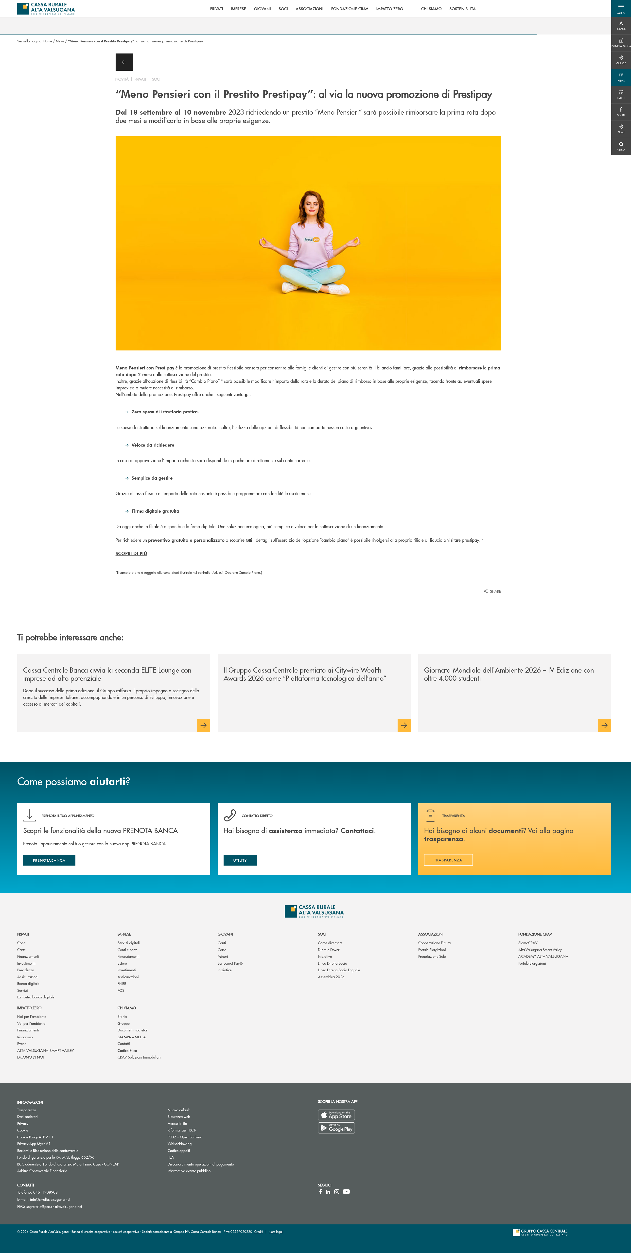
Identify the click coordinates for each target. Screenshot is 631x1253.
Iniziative (224, 969)
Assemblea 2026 (331, 976)
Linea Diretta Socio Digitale (339, 969)
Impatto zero (29, 1007)
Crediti (258, 1231)
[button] (621, 8)
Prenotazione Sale (432, 956)
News (60, 40)
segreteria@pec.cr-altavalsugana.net (54, 1206)
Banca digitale (28, 983)
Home (47, 40)
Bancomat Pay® (230, 963)
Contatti (124, 1043)
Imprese (124, 934)
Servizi (22, 990)
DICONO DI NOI (30, 1057)
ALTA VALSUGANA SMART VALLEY (45, 1050)
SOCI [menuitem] (283, 8)
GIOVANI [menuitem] (262, 8)
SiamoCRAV (528, 942)
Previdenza (25, 969)
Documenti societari (133, 1029)
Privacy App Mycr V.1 (34, 1143)
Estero (122, 963)
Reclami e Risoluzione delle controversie (47, 1150)
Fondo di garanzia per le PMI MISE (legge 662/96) (75, 1157)
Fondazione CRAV (535, 934)
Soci (322, 934)
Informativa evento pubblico (189, 1170)
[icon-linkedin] (328, 1191)
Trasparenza (26, 1109)
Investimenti (26, 963)
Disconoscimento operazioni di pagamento (219, 1163)
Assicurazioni (27, 976)
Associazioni (430, 934)
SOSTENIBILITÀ (463, 8)
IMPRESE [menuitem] (238, 8)
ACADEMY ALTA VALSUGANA (543, 956)
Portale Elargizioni (432, 949)
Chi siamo (127, 1007)
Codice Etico (127, 1050)
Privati (23, 934)
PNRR (122, 983)
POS (121, 990)
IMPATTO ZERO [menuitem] (389, 8)
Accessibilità (177, 1123)
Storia (122, 1016)
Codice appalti (179, 1150)
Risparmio (25, 1036)
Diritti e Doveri (329, 949)
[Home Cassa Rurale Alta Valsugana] (46, 8)
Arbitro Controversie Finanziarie (60, 1170)
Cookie (22, 1129)
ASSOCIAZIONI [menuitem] (310, 8)
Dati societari (27, 1116)
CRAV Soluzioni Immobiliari (139, 1057)
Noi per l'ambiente (31, 1016)
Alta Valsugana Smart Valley (540, 949)
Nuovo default (179, 1109)
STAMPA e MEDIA (132, 1036)
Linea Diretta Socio (332, 963)
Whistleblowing (180, 1143)
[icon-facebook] (320, 1191)
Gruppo (124, 1023)
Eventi (22, 1043)
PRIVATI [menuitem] (216, 8)
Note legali (276, 1231)
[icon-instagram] (336, 1191)
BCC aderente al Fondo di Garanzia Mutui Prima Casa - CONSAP (86, 1163)
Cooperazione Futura (434, 942)
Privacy (22, 1123)
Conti (21, 942)
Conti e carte (127, 949)
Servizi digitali (129, 942)
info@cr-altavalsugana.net (50, 1199)
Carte (21, 949)
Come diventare (330, 942)
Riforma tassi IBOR (182, 1129)
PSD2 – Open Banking (203, 1136)
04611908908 (45, 1192)
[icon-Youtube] (346, 1191)
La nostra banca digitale (35, 996)
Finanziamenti (28, 956)
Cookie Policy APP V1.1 (35, 1136)
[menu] (343, 8)
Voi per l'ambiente (31, 1023)
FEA (171, 1157)
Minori (223, 956)
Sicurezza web (179, 1116)
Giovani (225, 934)
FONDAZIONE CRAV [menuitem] (349, 8)
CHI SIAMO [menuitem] (431, 8)
